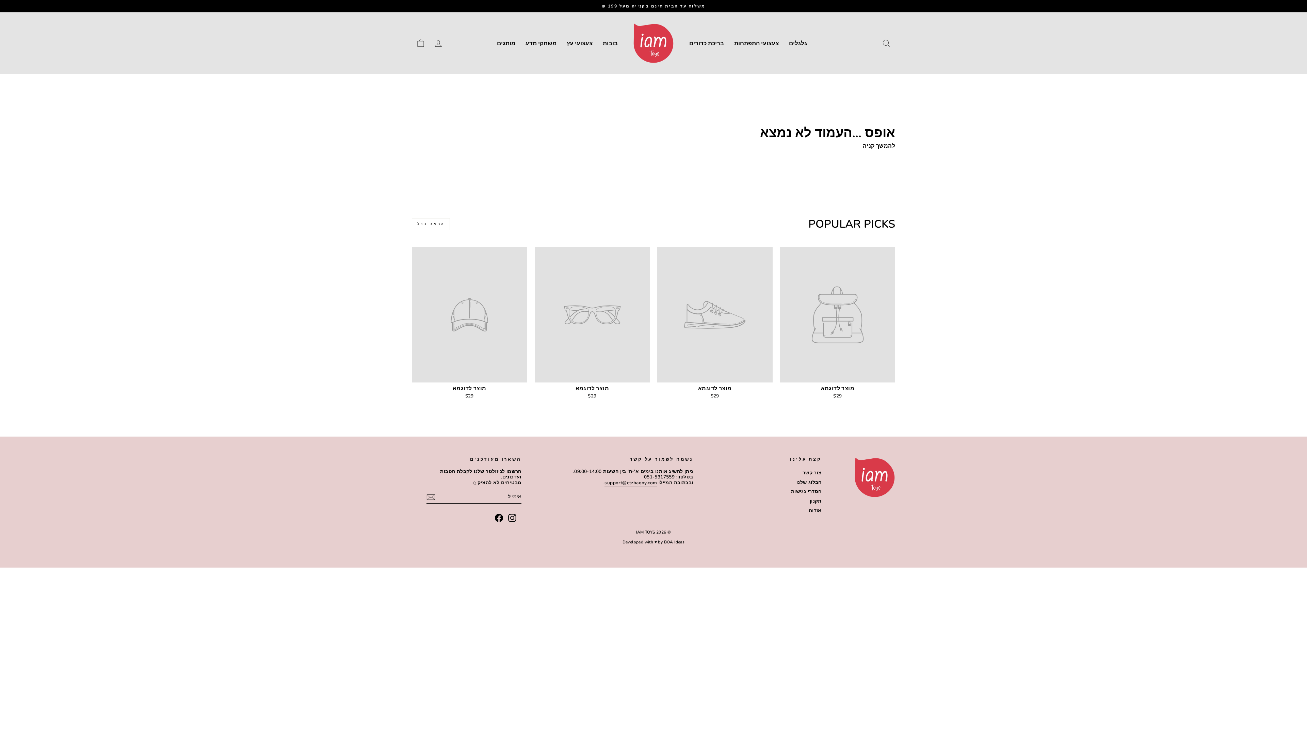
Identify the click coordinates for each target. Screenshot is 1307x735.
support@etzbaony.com (630, 482)
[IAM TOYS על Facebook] (499, 518)
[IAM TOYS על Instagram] (512, 518)
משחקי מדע (541, 43)
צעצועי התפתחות (756, 43)
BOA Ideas (674, 542)
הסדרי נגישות (806, 491)
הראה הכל (431, 224)
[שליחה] (430, 497)
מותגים (506, 43)
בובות (610, 43)
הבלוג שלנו (809, 482)
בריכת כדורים (706, 43)
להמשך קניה (879, 146)
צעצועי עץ (580, 43)
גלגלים (798, 43)
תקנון (816, 501)
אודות (815, 510)
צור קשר (812, 473)
